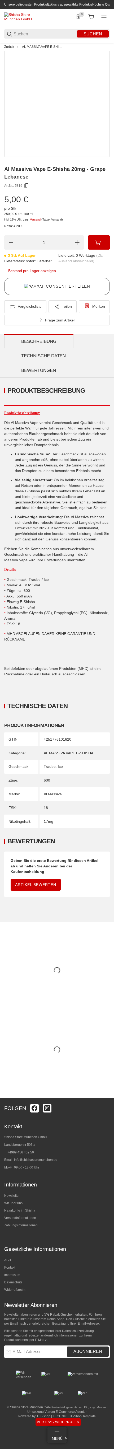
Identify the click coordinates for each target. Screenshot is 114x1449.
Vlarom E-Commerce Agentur (66, 1412)
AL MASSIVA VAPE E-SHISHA (42, 46)
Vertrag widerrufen (58, 1422)
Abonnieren (87, 1351)
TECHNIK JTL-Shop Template (74, 1416)
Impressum (12, 1275)
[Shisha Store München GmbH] (24, 17)
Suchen (93, 34)
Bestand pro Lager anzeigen (32, 271)
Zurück (9, 46)
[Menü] (104, 17)
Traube (50, 766)
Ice (60, 766)
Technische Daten (43, 355)
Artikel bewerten (35, 884)
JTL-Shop (43, 1416)
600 (47, 780)
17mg (48, 821)
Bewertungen (38, 370)
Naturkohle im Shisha (19, 1210)
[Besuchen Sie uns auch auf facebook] (34, 1108)
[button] (105, 1095)
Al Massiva (53, 794)
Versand (35, 219)
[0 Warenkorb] (91, 17)
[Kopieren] (26, 186)
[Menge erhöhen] (77, 242)
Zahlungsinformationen (21, 1225)
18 (46, 808)
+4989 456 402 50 (20, 1152)
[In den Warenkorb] (99, 242)
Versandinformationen (20, 1218)
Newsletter (12, 1196)
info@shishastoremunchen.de (35, 1160)
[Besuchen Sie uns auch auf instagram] (47, 1108)
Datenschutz (13, 1282)
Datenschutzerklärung (78, 1331)
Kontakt (9, 1267)
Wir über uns (13, 1203)
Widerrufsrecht (14, 1290)
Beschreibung (38, 341)
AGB (7, 1260)
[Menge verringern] (11, 242)
